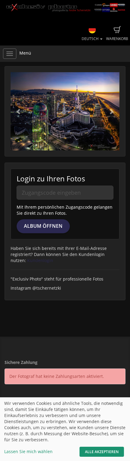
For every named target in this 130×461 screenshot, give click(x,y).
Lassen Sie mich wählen (28, 451)
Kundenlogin (40, 260)
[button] (19, 111)
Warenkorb (117, 38)
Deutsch (90, 38)
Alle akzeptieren (102, 451)
